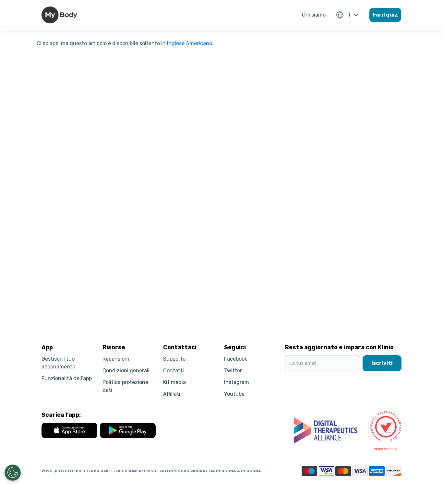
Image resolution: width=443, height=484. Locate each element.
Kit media (174, 382)
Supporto (174, 359)
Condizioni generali (126, 370)
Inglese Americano (189, 43)
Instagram (236, 382)
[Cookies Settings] (13, 473)
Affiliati (171, 394)
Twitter (233, 370)
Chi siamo (314, 15)
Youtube (234, 394)
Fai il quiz (385, 15)
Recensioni (115, 359)
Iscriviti (382, 363)
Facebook (235, 359)
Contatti (173, 370)
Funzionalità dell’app (67, 378)
